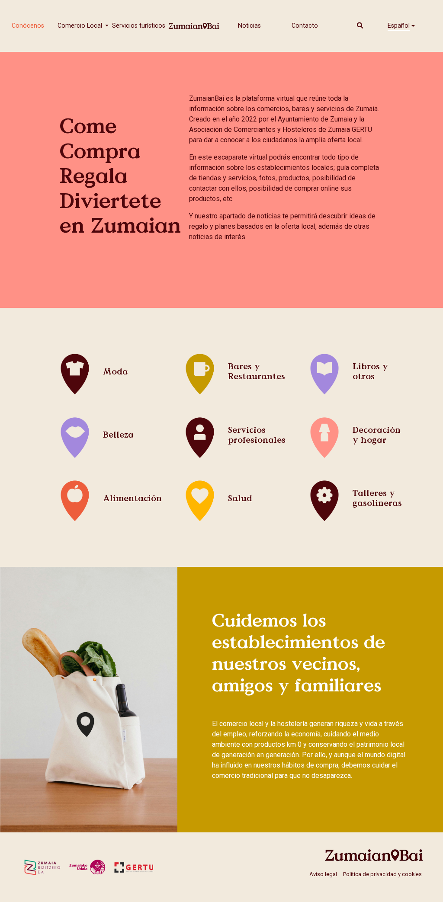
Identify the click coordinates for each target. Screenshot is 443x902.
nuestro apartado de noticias (238, 216)
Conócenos (28, 25)
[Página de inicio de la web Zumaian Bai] (374, 855)
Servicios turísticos (138, 25)
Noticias (249, 25)
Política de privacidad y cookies (382, 874)
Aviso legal (323, 874)
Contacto (305, 25)
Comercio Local (81, 25)
